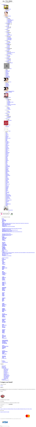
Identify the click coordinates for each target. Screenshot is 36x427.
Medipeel (7, 169)
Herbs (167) (3, 366)
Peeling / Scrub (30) (6, 375)
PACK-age (7, 178)
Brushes (10, 255)
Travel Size (7, 61)
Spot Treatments (12, 226)
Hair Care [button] (3, 246)
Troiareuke (7, 201)
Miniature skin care (8, 235)
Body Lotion (9, 53)
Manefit (7, 167)
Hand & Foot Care (19, 231)
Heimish (7, 151)
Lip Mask (9, 233)
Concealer (8, 101)
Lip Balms (8, 56)
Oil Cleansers (7, 223)
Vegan (10, 68)
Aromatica (7, 135)
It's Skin (7, 158)
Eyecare (7, 40)
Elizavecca (7, 147)
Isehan (6, 157)
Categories (3, 4)
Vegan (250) (4, 379)
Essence (7, 29)
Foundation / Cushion (14, 252)
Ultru (6, 202)
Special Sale (7, 126)
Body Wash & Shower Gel (11, 52)
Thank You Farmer (8, 195)
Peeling (8, 24)
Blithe (6, 140)
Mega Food (7, 170)
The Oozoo (7, 196)
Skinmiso (7, 190)
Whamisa (7, 204)
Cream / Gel (7, 75)
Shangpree (7, 187)
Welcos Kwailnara (8, 203)
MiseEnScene (7, 171)
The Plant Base (8, 197)
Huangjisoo (7, 153)
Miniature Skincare (10, 62)
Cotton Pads (9, 60)
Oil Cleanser (9, 19)
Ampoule (8, 34)
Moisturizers (7, 43)
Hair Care (9, 81)
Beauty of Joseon (8, 138)
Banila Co (7, 136)
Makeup (9, 97)
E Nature (7, 146)
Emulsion (8, 45)
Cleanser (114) (6, 370)
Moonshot (7, 173)
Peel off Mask (9, 39)
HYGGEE (7, 154)
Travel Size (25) (6, 377)
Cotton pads (10, 234)
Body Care (7, 50)
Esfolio (7, 149)
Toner (9, 224)
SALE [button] (3, 258)
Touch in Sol (7, 200)
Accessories (9, 59)
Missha (7, 172)
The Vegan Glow (8, 198)
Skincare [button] (3, 222)
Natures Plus (7, 174)
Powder (8, 103)
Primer (8, 100)
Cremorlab (7, 143)
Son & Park (7, 192)
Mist (8, 28)
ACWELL (7, 134)
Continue (1, 385)
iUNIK (7, 159)
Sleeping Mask (9, 38)
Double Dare (7, 145)
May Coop (7, 168)
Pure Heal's (7, 182)
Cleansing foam (26, 223)
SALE (9, 124)
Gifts (6, 11)
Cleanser (7, 17)
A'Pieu (7, 133)
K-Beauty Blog (4, 358)
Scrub (8, 25)
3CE (6, 132)
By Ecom (7, 141)
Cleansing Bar (9, 21)
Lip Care (7, 54)
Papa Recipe (7, 179)
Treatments (7, 31)
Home (3, 218)
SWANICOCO (8, 194)
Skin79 (7, 189)
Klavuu (7, 162)
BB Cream (8, 102)
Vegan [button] (3, 236)
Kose (6, 163)
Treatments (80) (6, 378)
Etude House (7, 148)
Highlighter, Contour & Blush (11, 104)
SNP (6, 191)
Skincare (3, 360)
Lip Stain (8, 112)
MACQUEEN (8, 166)
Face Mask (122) (6, 372)
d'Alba (6, 144)
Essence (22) (5, 371)
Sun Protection (8, 47)
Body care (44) (6, 369)
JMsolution (7, 160)
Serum (8, 33)
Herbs (6, 92)
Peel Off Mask (20, 228)
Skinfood (7, 188)
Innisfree (7, 156)
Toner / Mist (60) (6, 376)
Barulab (7, 137)
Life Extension (8, 165)
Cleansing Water (9, 20)
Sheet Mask (9, 37)
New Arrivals (7, 10)
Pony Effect (7, 181)
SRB (6, 193)
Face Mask (7, 35)
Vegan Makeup (6, 257)
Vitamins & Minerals (11, 91)
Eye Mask (9, 229)
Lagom (7, 164)
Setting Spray (9, 105)
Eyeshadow (9, 109)
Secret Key (7, 186)
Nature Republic (8, 175)
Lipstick (8, 111)
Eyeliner (8, 108)
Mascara (8, 107)
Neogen (7, 176)
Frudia (6, 150)
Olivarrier (7, 177)
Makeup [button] (3, 251)
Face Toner (8, 27)
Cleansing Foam (9, 22)
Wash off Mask (15, 228)
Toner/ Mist (7, 71)
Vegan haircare (8, 77)
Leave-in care (7, 85)
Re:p (6, 184)
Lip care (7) (5, 373)
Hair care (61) (4, 365)
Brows (6, 113)
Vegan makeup (9, 120)
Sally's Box (7, 185)
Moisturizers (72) (6, 374)
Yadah (6, 205)
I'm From (7, 155)
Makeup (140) (4, 367)
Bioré (6, 139)
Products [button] (3, 219)
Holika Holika (8, 152)
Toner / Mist (7, 26)
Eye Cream (8, 42)
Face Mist (7, 224)
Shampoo (7, 83)
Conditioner (7, 84)
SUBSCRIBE (10, 404)
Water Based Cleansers (12, 223)
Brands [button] (3, 260)
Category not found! (5, 362)
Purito (6, 183)
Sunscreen (8, 49)
